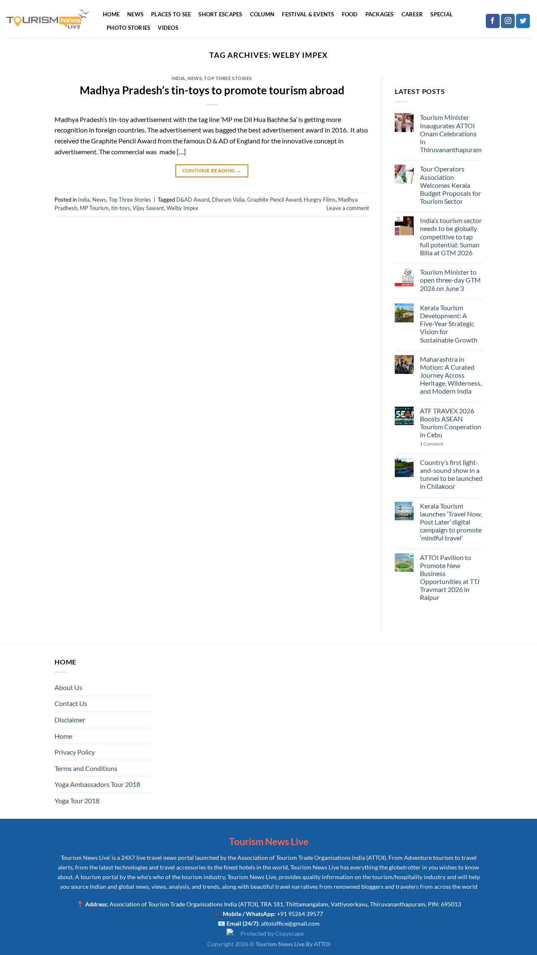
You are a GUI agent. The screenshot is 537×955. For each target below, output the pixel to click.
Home (111, 14)
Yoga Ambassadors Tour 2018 (97, 784)
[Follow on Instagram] (508, 21)
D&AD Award (192, 199)
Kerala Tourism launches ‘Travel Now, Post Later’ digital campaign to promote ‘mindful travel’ (451, 522)
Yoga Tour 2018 (77, 800)
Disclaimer (70, 720)
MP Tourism (94, 208)
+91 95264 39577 (300, 913)
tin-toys (120, 208)
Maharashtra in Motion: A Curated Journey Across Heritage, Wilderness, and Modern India (451, 375)
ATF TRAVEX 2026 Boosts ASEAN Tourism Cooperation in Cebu (450, 423)
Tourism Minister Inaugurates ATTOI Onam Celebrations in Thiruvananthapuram (451, 133)
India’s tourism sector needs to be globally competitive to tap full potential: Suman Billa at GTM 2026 (451, 236)
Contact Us (71, 703)
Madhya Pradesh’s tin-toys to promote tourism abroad (212, 90)
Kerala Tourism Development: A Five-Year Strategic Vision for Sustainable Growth (448, 324)
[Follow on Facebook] (493, 21)
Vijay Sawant (148, 208)
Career (412, 14)
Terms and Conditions (86, 768)
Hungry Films (320, 199)
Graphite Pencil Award (274, 199)
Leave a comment (347, 208)
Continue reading (212, 170)
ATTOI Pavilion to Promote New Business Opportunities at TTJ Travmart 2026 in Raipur (450, 577)
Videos (168, 27)
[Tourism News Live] (48, 19)
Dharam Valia (228, 199)
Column (262, 14)
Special (441, 14)
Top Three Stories (228, 78)
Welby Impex (182, 208)
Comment (431, 443)
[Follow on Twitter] (523, 21)
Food (350, 14)
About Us (68, 687)
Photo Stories (128, 27)
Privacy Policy (75, 752)
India (178, 78)
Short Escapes (220, 14)
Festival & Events (308, 14)
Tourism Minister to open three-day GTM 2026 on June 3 (450, 280)
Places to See (171, 14)
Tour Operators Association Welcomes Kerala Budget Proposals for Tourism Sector (450, 185)
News (135, 14)
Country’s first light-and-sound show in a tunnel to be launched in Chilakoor (451, 474)
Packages (379, 14)
